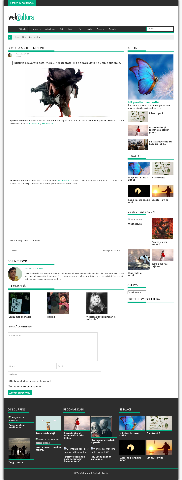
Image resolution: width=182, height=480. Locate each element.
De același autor (36, 268)
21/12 (14, 250)
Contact (96, 473)
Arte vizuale (50, 29)
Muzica (89, 29)
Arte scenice (36, 29)
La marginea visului (111, 250)
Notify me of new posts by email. (25, 386)
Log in (105, 473)
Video (25, 240)
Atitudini (22, 29)
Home (17, 37)
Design (71, 29)
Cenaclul (112, 29)
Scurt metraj (34, 37)
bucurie (36, 240)
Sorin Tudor (20, 56)
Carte (61, 29)
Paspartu (101, 29)
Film (80, 29)
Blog (26, 268)
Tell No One (33, 123)
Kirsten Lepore (65, 180)
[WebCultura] (13, 27)
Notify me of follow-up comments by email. (30, 381)
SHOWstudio (48, 123)
